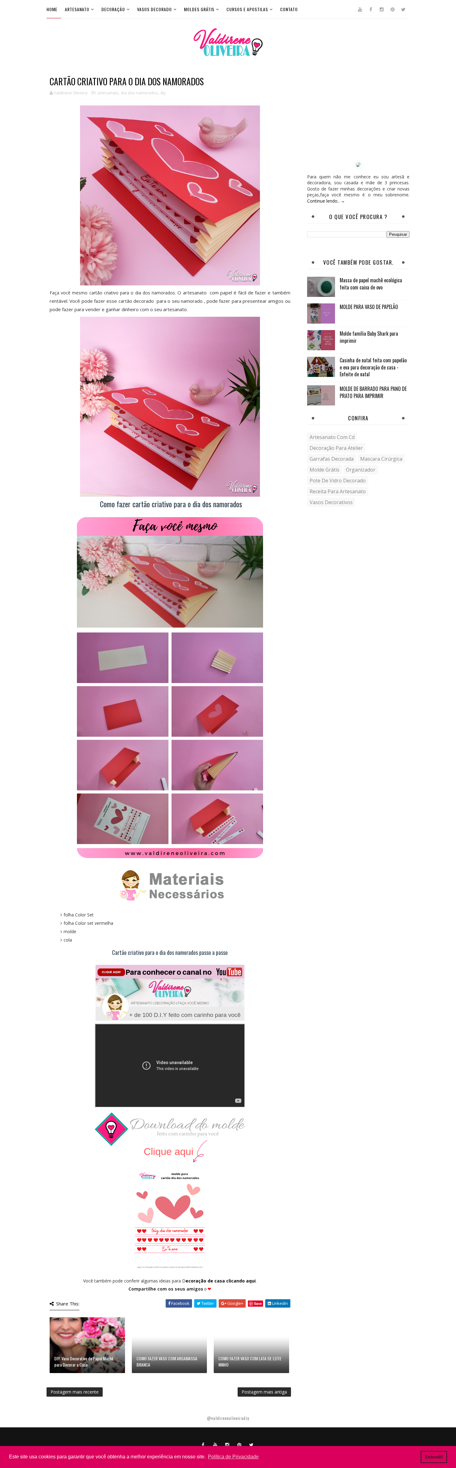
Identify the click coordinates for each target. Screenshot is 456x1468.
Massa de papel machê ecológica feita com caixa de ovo (371, 283)
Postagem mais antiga (264, 1392)
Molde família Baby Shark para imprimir (369, 337)
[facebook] (370, 9)
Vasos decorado (154, 9)
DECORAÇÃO (113, 9)
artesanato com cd (332, 437)
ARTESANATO (77, 9)
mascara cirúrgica (381, 458)
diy (163, 93)
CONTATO (289, 9)
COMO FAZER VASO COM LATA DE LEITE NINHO (249, 1361)
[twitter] (403, 9)
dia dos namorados (139, 93)
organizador (360, 469)
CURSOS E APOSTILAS (247, 9)
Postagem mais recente (75, 1392)
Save (258, 1303)
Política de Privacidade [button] (233, 1456)
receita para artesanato (338, 491)
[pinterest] (392, 9)
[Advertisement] (358, 115)
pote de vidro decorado (338, 480)
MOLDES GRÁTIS (199, 9)
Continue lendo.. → (326, 201)
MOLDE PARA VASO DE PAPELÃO (369, 307)
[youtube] (359, 9)
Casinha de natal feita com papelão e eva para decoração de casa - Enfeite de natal (373, 367)
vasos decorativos (331, 502)
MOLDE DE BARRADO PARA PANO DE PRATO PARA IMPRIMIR (373, 392)
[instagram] (381, 9)
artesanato (107, 93)
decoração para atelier (336, 448)
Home (52, 9)
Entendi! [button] (434, 1456)
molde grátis (324, 469)
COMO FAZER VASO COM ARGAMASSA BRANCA (166, 1361)
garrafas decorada (332, 458)
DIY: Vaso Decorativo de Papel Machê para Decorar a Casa (83, 1361)
